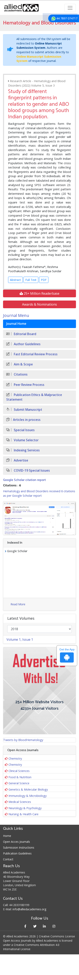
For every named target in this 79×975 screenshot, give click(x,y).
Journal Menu (16, 315)
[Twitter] (34, 926)
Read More (18, 604)
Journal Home (16, 324)
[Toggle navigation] (70, 8)
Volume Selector (25, 440)
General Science (19, 783)
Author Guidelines (27, 344)
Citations (20, 374)
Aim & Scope (23, 364)
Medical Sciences (20, 802)
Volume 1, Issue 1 (19, 639)
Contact (8, 859)
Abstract (15, 280)
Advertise (20, 460)
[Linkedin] (44, 926)
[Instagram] (53, 926)
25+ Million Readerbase (41, 293)
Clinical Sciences (19, 771)
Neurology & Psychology (25, 808)
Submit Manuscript (27, 410)
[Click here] (39, 518)
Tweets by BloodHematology (23, 740)
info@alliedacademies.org (29, 909)
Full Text (30, 280)
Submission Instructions (18, 847)
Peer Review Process (28, 385)
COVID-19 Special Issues (31, 470)
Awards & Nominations (39, 304)
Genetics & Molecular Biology (28, 789)
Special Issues (24, 430)
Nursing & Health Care (23, 814)
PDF (44, 280)
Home (7, 836)
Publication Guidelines (17, 853)
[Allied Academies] (21, 7)
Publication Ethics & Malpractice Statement (34, 397)
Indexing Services (26, 450)
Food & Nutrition (20, 777)
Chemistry (15, 758)
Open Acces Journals (16, 842)
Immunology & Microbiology (28, 796)
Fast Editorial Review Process (35, 354)
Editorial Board (24, 334)
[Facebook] (25, 926)
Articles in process (27, 420)
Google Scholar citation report (24, 480)
